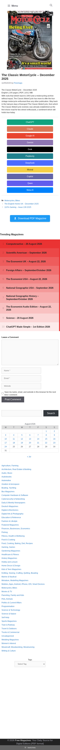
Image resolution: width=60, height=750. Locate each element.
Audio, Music (7, 473)
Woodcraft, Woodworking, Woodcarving (18, 647)
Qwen (30, 183)
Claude (30, 129)
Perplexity (30, 156)
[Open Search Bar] (51, 5)
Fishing (5, 532)
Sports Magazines (9, 621)
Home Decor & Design (11, 566)
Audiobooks (7, 477)
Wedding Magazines (10, 640)
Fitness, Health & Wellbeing (13, 536)
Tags (30, 660)
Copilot (30, 176)
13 (30, 439)
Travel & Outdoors (9, 628)
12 (22, 439)
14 (38, 439)
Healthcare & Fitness (10, 554)
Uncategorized (8, 636)
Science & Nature (9, 614)
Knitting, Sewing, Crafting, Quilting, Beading (20, 573)
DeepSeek (30, 163)
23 (54, 443)
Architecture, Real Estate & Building (16, 469)
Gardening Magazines (11, 551)
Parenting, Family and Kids (13, 595)
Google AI (30, 136)
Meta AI (30, 190)
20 (30, 443)
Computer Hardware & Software (15, 495)
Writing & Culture (9, 651)
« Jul (29, 457)
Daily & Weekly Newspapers (13, 503)
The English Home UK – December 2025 (21, 204)
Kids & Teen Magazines (11, 569)
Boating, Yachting (9, 488)
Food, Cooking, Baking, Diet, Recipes (17, 543)
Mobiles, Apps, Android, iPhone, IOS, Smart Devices (23, 584)
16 (54, 439)
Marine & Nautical (9, 577)
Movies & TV (7, 591)
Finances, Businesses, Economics (16, 529)
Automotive (6, 480)
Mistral (30, 169)
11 (14, 439)
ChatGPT (30, 122)
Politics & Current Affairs (12, 603)
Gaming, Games (8, 547)
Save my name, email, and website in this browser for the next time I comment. (30, 393)
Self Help (5, 617)
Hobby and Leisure (10, 562)
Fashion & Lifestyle (9, 521)
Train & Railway (8, 625)
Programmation (8, 606)
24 (6, 447)
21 (38, 443)
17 (6, 443)
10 (6, 439)
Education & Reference (11, 517)
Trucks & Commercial (10, 632)
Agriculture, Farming (10, 466)
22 (46, 443)
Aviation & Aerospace (10, 484)
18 (14, 443)
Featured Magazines (10, 525)
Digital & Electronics (10, 510)
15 (46, 439)
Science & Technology (11, 610)
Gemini (30, 142)
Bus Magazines (8, 491)
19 (22, 443)
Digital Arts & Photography (12, 514)
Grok (30, 149)
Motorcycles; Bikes (12, 200)
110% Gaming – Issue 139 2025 (17, 207)
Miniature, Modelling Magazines (15, 580)
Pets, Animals (7, 599)
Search (51, 413)
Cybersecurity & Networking (13, 499)
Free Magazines (23, 740)
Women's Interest (9, 643)
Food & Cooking (8, 540)
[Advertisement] (30, 703)
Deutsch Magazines (10, 506)
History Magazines (9, 558)
